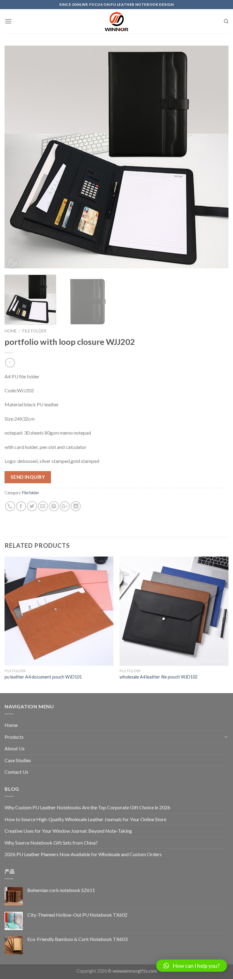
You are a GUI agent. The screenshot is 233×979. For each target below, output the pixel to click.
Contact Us (16, 772)
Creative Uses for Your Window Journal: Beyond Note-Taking (68, 831)
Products (14, 737)
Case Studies (18, 760)
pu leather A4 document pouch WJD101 (43, 676)
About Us (15, 748)
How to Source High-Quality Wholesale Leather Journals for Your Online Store (85, 819)
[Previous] (16, 157)
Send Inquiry (28, 477)
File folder (34, 330)
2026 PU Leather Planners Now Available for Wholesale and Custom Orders (83, 854)
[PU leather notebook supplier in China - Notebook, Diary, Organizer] (116, 21)
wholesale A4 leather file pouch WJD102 (159, 676)
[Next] (216, 157)
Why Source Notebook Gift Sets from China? (51, 842)
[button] (191, 966)
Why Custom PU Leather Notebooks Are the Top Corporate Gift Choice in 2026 (87, 807)
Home (11, 330)
